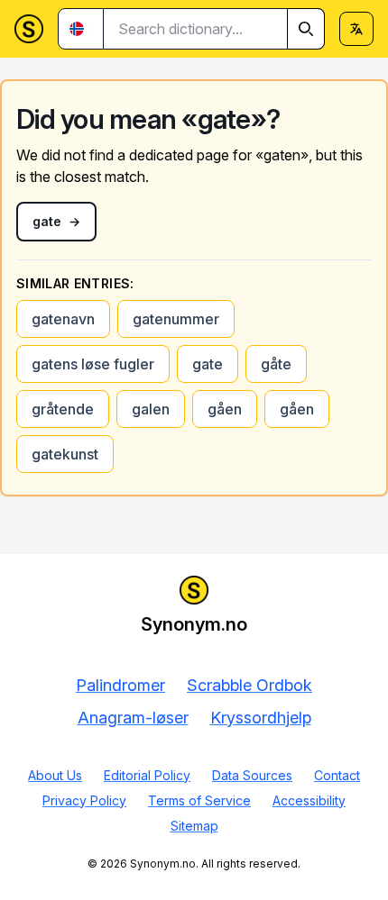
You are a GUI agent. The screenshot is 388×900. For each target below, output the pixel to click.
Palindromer (120, 685)
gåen (225, 409)
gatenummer (176, 319)
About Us (55, 775)
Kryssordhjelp (260, 717)
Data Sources (252, 775)
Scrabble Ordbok (249, 685)
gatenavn (63, 319)
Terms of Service (199, 800)
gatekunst (65, 454)
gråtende (63, 409)
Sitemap (194, 825)
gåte (276, 364)
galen (151, 409)
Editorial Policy (147, 775)
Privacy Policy (84, 800)
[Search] (306, 29)
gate (207, 364)
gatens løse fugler (93, 364)
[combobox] (214, 29)
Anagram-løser (133, 717)
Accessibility (309, 800)
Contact (337, 775)
